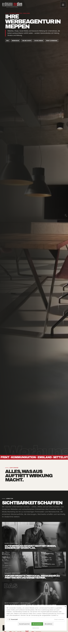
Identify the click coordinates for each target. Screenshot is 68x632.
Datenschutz (35, 628)
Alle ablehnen (48, 624)
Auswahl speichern (24, 624)
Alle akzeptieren (37, 624)
